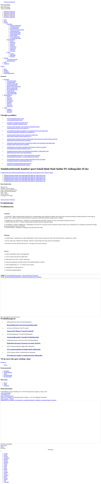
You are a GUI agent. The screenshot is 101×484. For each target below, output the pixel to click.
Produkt (6, 22)
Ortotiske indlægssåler (15, 25)
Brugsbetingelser (8, 375)
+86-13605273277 (5, 394)
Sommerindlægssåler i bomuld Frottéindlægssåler (23, 337)
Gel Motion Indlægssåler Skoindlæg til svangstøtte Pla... (21, 132)
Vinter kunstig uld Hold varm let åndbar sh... (18, 128)
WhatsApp (12, 199)
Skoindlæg (9, 24)
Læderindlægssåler (14, 31)
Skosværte (12, 42)
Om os (5, 21)
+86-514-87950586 (5, 393)
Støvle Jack (13, 48)
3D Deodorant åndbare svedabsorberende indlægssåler (24, 355)
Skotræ (12, 41)
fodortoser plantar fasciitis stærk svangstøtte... (18, 144)
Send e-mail (4, 445)
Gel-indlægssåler (14, 28)
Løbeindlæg (38, 400)
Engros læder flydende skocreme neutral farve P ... (19, 136)
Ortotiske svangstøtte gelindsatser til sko (17, 124)
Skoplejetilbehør (11, 39)
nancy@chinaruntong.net (7, 396)
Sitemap (12, 398)
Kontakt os (6, 63)
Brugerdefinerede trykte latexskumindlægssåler (22, 325)
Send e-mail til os (5, 199)
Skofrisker (12, 49)
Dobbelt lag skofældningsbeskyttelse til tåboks (18, 165)
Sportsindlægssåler (14, 27)
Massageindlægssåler (15, 32)
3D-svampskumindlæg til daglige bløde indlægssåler (24, 349)
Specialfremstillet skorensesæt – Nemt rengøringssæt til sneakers (23, 156)
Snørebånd (12, 55)
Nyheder (6, 58)
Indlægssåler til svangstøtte (7, 400)
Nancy (2, 446)
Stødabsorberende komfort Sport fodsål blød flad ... (19, 152)
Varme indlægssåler (15, 36)
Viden (5, 62)
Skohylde (12, 56)
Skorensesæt (13, 46)
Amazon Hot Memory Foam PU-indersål (20, 331)
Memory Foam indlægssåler (17, 29)
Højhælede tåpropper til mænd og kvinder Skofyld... (24, 343)
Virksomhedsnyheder (12, 59)
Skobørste (12, 44)
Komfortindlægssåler (15, 34)
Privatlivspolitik (8, 376)
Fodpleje (12, 53)
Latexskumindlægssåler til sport (15, 120)
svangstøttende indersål (28, 400)
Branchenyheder (11, 61)
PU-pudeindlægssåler (15, 38)
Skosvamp (12, 51)
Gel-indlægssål (18, 400)
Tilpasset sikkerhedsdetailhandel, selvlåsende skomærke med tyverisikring (23, 277)
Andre (8, 52)
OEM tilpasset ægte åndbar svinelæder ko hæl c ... (19, 148)
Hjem (5, 20)
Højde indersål (13, 35)
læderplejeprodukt (45, 400)
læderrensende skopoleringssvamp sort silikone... (19, 140)
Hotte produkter (5, 398)
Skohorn (12, 45)
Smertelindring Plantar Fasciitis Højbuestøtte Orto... (20, 161)
